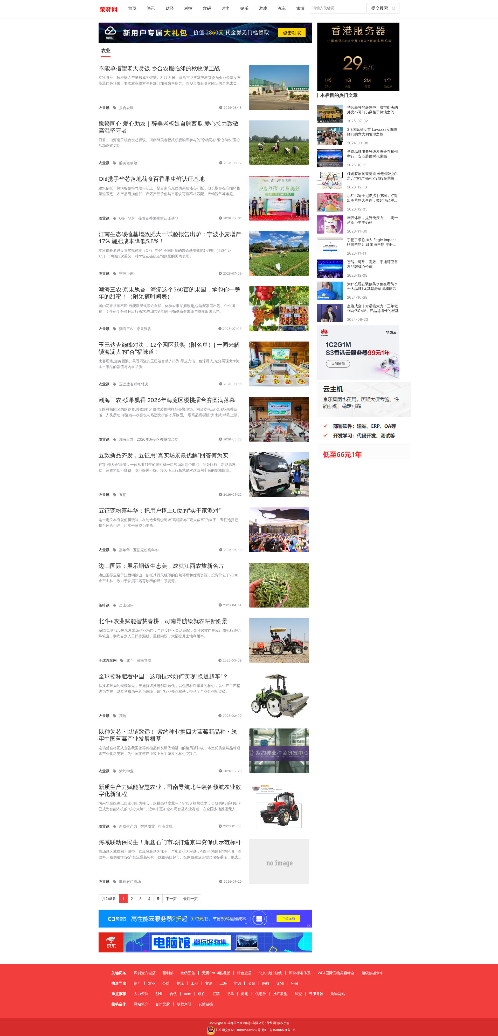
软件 (201, 993)
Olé (122, 218)
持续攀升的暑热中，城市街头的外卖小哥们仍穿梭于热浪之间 (372, 109)
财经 (169, 8)
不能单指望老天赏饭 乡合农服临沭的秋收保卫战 (159, 68)
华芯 (131, 218)
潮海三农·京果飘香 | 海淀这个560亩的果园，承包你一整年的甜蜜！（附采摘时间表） (169, 293)
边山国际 (126, 605)
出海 (223, 983)
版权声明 (184, 1004)
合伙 (173, 993)
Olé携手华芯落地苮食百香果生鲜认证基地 (152, 179)
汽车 (282, 8)
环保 (294, 983)
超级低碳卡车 (372, 973)
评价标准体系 (300, 973)
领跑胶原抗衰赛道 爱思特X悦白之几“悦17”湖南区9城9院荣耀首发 (372, 176)
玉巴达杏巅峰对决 (133, 384)
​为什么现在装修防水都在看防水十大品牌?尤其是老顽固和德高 (372, 286)
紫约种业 (126, 771)
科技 (188, 8)
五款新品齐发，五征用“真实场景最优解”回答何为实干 (166, 455)
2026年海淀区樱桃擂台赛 (157, 439)
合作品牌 (162, 1004)
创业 (159, 993)
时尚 (226, 8)
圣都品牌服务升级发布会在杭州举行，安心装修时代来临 (372, 153)
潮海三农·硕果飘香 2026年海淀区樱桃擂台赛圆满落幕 (167, 400)
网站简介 (141, 1004)
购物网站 (337, 993)
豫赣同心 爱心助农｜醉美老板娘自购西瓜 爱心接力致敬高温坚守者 (169, 127)
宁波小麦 (126, 273)
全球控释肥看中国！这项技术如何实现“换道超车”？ (163, 676)
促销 (244, 993)
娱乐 (244, 8)
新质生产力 (128, 826)
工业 (194, 983)
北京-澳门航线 (270, 973)
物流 (180, 983)
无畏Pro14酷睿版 (216, 973)
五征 (122, 494)
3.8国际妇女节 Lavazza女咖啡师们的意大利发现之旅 (372, 131)
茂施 (122, 715)
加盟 (298, 993)
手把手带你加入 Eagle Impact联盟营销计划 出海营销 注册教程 (371, 242)
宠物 (280, 983)
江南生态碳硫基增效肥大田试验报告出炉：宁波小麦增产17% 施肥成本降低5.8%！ (170, 237)
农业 (151, 983)
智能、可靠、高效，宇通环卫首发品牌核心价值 (372, 264)
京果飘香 (144, 328)
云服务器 (316, 993)
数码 (207, 8)
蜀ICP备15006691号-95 (278, 1030)
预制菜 (168, 973)
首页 (132, 8)
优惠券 (260, 993)
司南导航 (144, 660)
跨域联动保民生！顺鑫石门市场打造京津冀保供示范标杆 (170, 842)
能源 (237, 983)
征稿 (216, 993)
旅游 (300, 8)
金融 (251, 983)
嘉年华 (124, 550)
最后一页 (190, 898)
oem (187, 993)
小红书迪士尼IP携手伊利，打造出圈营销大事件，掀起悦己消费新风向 (372, 198)
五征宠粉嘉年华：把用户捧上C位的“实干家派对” (160, 511)
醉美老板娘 (128, 163)
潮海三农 (126, 328)
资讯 (151, 8)
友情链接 (205, 1004)
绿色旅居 (244, 973)
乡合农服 (126, 107)
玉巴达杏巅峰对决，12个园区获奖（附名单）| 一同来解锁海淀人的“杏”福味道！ (169, 348)
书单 (230, 993)
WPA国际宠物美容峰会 (336, 973)
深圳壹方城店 (145, 973)
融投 (265, 983)
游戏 (263, 8)
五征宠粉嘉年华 (145, 550)
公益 (166, 983)
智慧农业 (147, 826)
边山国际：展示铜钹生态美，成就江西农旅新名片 (161, 566)
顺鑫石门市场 (130, 881)
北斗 (130, 660)
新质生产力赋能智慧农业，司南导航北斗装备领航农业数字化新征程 (170, 790)
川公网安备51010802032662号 (237, 1030)
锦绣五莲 (188, 973)
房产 (137, 983)
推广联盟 (280, 993)
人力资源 (141, 993)
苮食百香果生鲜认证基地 (158, 218)
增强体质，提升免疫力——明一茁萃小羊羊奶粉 (372, 219)
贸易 (208, 983)
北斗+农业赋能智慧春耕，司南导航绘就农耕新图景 (163, 621)
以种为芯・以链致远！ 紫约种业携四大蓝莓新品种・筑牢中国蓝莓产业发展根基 (168, 735)
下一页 (171, 898)
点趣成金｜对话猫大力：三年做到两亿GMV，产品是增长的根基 (373, 308)
